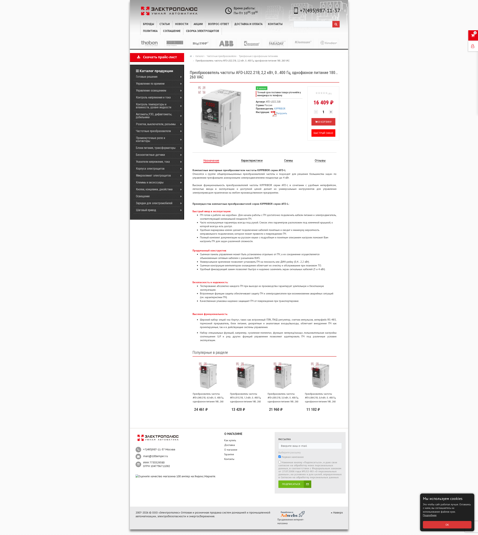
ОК (447, 524)
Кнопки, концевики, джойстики (154, 189)
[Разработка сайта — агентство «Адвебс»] (292, 514)
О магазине (230, 449)
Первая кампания (293, 457)
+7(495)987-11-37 (320, 10)
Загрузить (282, 113)
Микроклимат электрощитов (153, 175)
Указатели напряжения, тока (153, 161)
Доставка (229, 445)
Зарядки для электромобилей (154, 203)
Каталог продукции (156, 71)
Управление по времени (150, 83)
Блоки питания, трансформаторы (156, 148)
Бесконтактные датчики (150, 155)
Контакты (229, 459)
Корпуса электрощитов (150, 168)
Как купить (230, 440)
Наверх (337, 512)
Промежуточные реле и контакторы (150, 139)
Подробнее (430, 515)
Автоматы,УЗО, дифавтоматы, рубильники (154, 115)
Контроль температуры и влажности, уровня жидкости (153, 106)
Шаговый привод (146, 210)
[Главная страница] (191, 56)
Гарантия (229, 454)
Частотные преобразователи (153, 131)
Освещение (143, 196)
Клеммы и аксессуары (150, 182)
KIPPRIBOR (279, 108)
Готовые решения (146, 76)
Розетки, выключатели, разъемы (156, 124)
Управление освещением (151, 90)
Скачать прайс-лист (158, 57)
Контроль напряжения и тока (153, 97)
